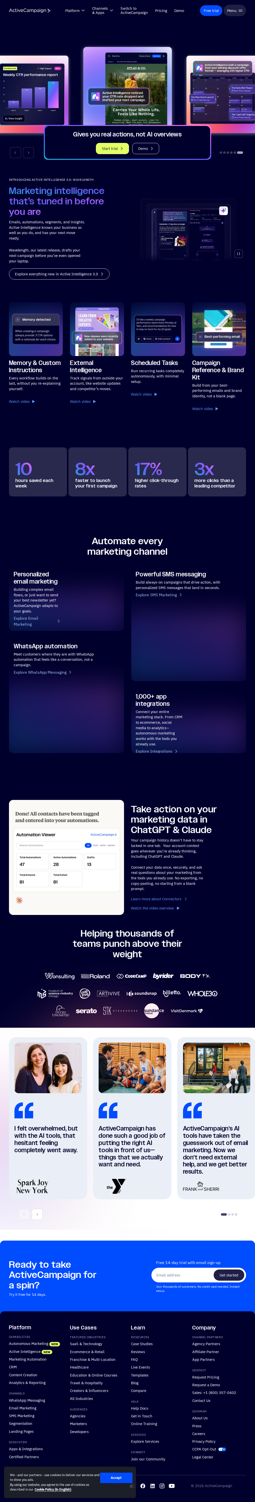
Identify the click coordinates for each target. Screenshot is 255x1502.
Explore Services (145, 1441)
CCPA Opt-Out (204, 1448)
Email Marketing (22, 1407)
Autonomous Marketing (28, 1343)
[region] (70, 1482)
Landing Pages (21, 1431)
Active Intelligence (25, 1351)
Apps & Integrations (26, 1448)
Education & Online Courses (93, 1374)
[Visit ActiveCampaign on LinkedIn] (152, 1486)
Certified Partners (24, 1456)
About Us (200, 1417)
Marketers (78, 1423)
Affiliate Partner (205, 1351)
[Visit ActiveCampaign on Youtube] (172, 1486)
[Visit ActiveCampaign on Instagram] (162, 1486)
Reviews (138, 1351)
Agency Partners (206, 1343)
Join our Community (148, 1458)
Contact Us (201, 1400)
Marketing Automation (28, 1359)
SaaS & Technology (86, 1343)
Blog (134, 1382)
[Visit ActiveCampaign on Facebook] (143, 1486)
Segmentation (20, 1423)
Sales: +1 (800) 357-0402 (214, 1392)
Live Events (140, 1367)
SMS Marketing (21, 1415)
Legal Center (202, 1456)
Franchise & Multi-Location (93, 1359)
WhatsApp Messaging (27, 1399)
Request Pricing (205, 1376)
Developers (79, 1431)
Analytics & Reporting (27, 1382)
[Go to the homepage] (29, 10)
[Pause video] (239, 254)
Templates (139, 1374)
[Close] (131, 1486)
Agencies (77, 1415)
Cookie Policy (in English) (53, 1489)
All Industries (81, 1398)
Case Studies (142, 1343)
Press (196, 1425)
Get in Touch (141, 1415)
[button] (15, 152)
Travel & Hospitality (86, 1382)
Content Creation (23, 1374)
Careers (198, 1433)
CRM (13, 1366)
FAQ (134, 1359)
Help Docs (139, 1407)
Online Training (144, 1423)
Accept (116, 1478)
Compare (138, 1390)
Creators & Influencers (89, 1390)
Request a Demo (206, 1384)
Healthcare (79, 1367)
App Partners (203, 1359)
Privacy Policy (203, 1441)
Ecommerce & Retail (87, 1351)
